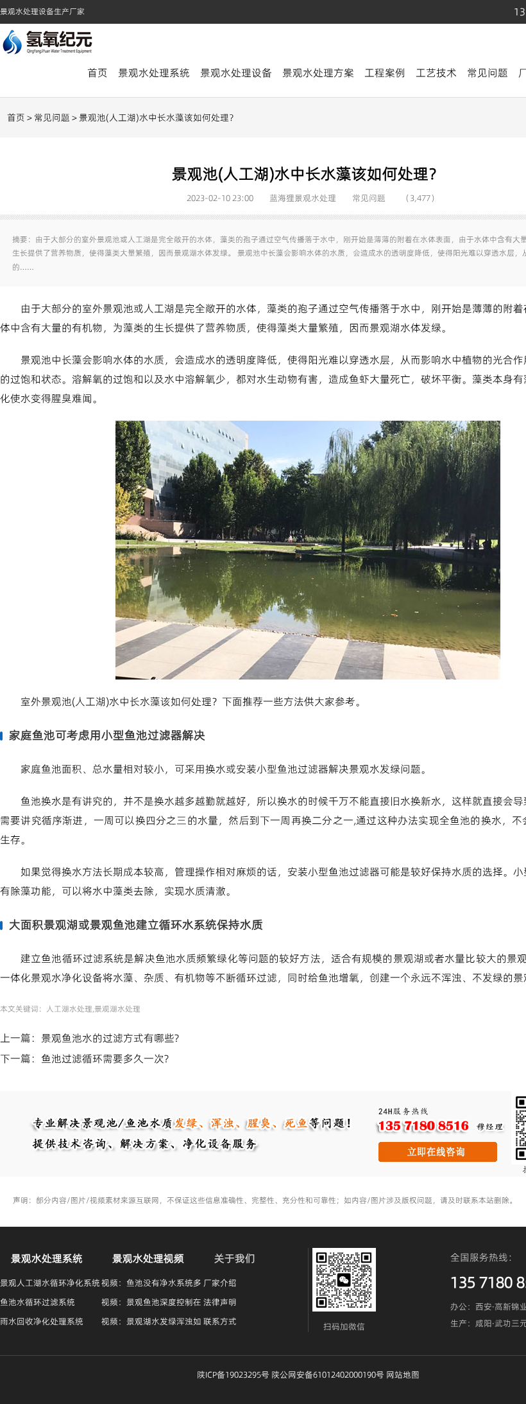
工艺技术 (436, 73)
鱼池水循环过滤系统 (37, 1302)
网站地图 (403, 1374)
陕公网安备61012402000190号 (327, 1374)
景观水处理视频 (148, 1258)
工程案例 (384, 73)
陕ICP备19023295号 (233, 1374)
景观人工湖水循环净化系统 (50, 1282)
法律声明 (220, 1302)
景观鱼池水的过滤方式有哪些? (110, 1038)
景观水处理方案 (318, 73)
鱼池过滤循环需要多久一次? (105, 1058)
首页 (97, 73)
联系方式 (220, 1321)
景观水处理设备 (236, 73)
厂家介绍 (220, 1282)
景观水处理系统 (154, 73)
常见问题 (487, 73)
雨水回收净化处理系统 (41, 1321)
